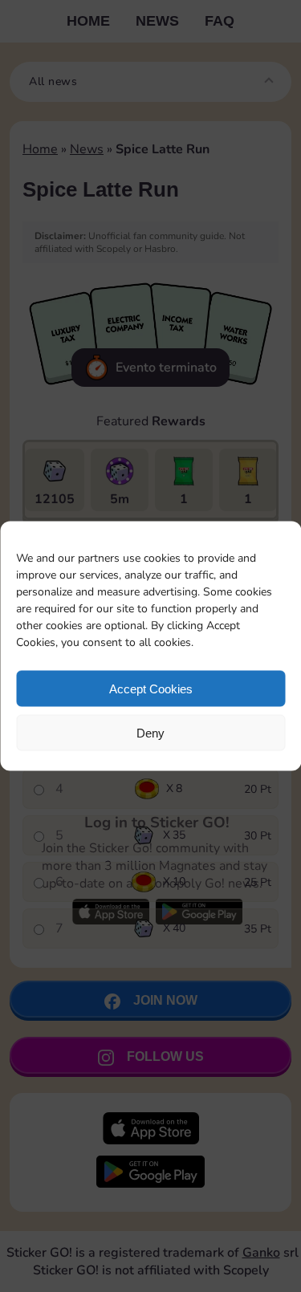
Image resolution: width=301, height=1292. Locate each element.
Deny (150, 732)
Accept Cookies (151, 688)
